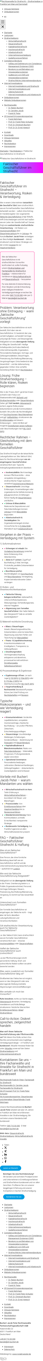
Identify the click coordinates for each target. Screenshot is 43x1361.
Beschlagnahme (14, 577)
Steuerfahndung (27, 400)
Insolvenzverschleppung (23, 484)
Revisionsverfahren (12, 812)
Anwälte (3, 1139)
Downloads (9, 135)
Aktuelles (8, 141)
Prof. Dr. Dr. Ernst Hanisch (19, 127)
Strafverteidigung (11, 38)
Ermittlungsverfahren (13, 806)
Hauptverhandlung (7, 248)
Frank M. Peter (14, 113)
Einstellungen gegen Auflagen (20, 426)
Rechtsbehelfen (10, 695)
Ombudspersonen (11, 12)
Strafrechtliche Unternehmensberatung (24, 80)
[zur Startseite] (21, 4)
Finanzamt (8, 743)
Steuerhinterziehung (8, 233)
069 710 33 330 (16, 295)
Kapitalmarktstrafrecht (17, 47)
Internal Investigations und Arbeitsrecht (24, 95)
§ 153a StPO (24, 678)
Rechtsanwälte (10, 105)
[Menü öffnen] (2, 22)
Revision (24, 695)
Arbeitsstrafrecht (15, 52)
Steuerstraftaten (26, 944)
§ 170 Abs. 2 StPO (11, 681)
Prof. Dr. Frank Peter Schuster (20, 122)
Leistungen (8, 35)
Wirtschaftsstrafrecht (17, 41)
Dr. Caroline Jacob (15, 111)
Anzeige (12, 245)
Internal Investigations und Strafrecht (23, 86)
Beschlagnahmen (25, 414)
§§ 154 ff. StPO (27, 684)
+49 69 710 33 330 (7, 1339)
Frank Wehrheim (15, 119)
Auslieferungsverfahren (18, 58)
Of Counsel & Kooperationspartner (18, 116)
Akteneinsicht (25, 403)
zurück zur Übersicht (10, 1168)
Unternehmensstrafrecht (10, 1054)
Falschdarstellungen (12, 751)
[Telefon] (1, 1360)
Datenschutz (9, 1349)
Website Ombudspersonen (15, 100)
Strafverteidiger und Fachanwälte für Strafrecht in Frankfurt (14, 271)
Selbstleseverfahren (12, 666)
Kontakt (7, 132)
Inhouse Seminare (11, 9)
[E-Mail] (4, 1360)
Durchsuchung (27, 574)
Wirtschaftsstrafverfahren (15, 795)
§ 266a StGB (25, 526)
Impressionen (10, 146)
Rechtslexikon (10, 143)
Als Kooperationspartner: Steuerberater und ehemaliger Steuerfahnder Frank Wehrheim (16, 1099)
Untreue (25, 233)
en (5, 16)
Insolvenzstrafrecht (16, 49)
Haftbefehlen (12, 417)
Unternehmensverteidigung (19, 55)
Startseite (8, 33)
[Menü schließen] (2, 26)
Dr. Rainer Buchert (15, 108)
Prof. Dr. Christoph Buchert (19, 125)
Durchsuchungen (11, 414)
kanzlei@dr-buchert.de (17, 298)
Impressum (8, 1347)
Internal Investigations (13, 83)
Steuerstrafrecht (15, 44)
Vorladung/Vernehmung (14, 551)
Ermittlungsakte (6, 420)
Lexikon (16, 869)
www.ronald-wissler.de (21, 1354)
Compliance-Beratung (13, 61)
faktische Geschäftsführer (11, 217)
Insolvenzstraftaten (8, 231)
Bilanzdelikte (22, 512)
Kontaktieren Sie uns (13, 1197)
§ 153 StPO (13, 678)
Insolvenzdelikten (7, 944)
